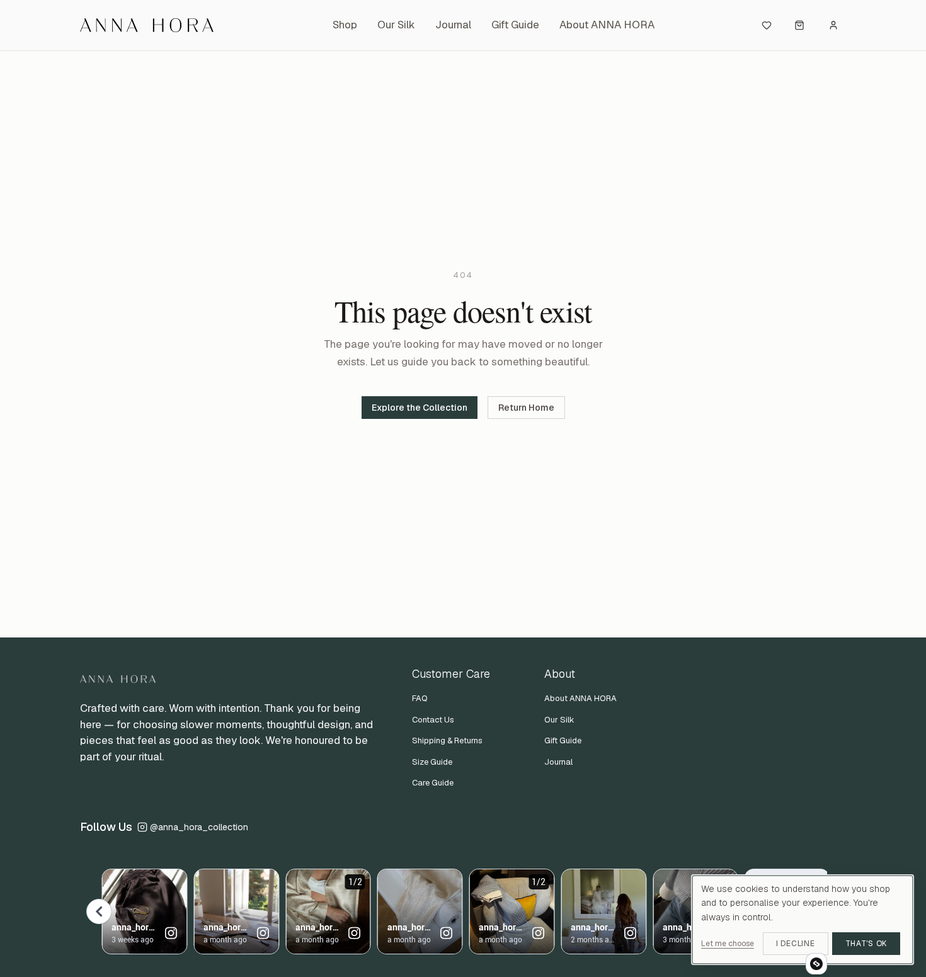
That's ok (866, 944)
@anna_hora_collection (199, 827)
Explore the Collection (419, 407)
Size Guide (432, 762)
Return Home (526, 407)
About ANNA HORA (606, 24)
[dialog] (802, 919)
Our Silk (396, 24)
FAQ (420, 698)
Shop (345, 24)
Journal (453, 24)
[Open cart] (799, 25)
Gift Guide (515, 24)
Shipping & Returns (447, 740)
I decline (795, 944)
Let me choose (727, 944)
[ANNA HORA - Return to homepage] (155, 25)
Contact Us (433, 719)
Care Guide (433, 782)
